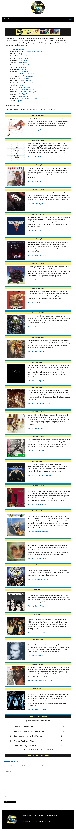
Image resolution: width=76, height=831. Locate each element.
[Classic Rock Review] (12, 824)
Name (7, 791)
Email (42, 791)
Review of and (38, 579)
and (25, 80)
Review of (34, 130)
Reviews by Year (44, 815)
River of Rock (41, 821)
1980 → (48, 755)
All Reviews (38, 755)
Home (24, 815)
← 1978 (28, 755)
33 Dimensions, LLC (31, 818)
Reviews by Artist (36, 815)
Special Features (53, 815)
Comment (8, 771)
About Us (29, 815)
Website (7, 796)
